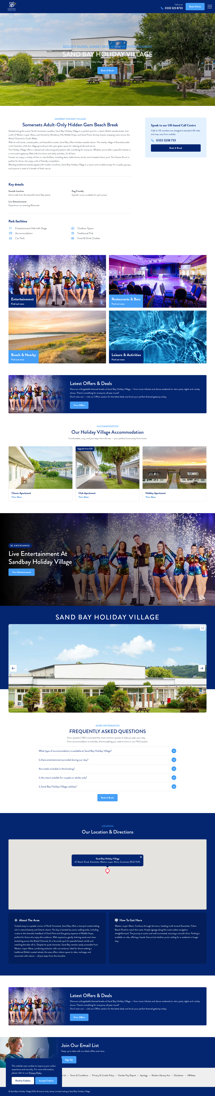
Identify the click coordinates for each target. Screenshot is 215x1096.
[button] (107, 871)
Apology (144, 1075)
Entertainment (22, 299)
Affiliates (191, 1075)
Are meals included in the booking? (57, 769)
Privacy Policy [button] (35, 1073)
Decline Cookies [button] (22, 1080)
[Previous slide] (13, 668)
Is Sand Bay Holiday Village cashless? (58, 786)
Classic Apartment (21, 493)
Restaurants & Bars (126, 299)
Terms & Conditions (79, 1075)
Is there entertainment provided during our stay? (63, 760)
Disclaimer (178, 1075)
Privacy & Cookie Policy (103, 1075)
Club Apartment (87, 493)
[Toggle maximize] (202, 628)
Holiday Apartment (156, 493)
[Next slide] (201, 668)
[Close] (141, 857)
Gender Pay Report (127, 1075)
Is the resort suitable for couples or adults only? (63, 778)
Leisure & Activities (126, 355)
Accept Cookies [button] (46, 1080)
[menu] (210, 6)
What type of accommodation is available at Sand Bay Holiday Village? (75, 751)
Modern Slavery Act (161, 1075)
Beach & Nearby (23, 355)
